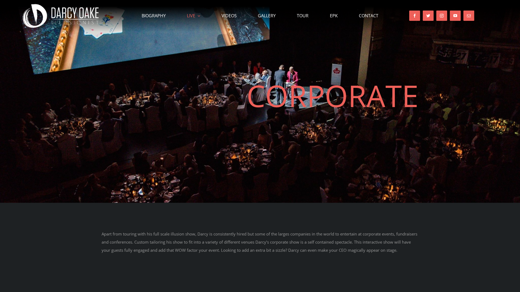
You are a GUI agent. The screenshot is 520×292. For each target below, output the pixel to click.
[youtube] (455, 16)
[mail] (468, 16)
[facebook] (414, 16)
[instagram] (441, 16)
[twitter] (428, 16)
